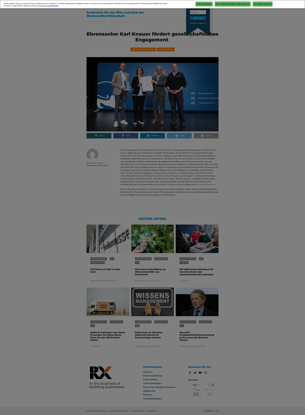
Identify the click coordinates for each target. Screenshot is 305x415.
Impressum (42, 6)
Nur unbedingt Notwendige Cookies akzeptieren (232, 4)
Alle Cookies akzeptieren (262, 4)
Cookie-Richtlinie (52, 6)
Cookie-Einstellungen (204, 4)
